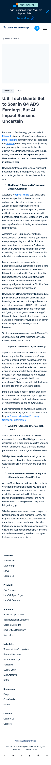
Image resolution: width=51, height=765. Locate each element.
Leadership (9, 566)
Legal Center (32, 749)
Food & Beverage (12, 659)
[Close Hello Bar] (47, 11)
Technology (9, 635)
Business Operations (14, 614)
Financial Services (12, 654)
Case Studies (10, 699)
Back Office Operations (15, 630)
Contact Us (9, 576)
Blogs (6, 694)
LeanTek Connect (12, 600)
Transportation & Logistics (16, 620)
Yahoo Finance (22, 195)
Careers (8, 724)
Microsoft (7, 136)
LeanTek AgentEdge (13, 595)
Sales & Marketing (12, 625)
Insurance (8, 664)
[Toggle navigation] (44, 28)
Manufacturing (10, 675)
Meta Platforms (9, 140)
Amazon (10, 143)
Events (7, 704)
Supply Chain (10, 670)
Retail (6, 680)
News (6, 571)
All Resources (12, 39)
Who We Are (9, 560)
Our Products (10, 590)
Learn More (23, 18)
